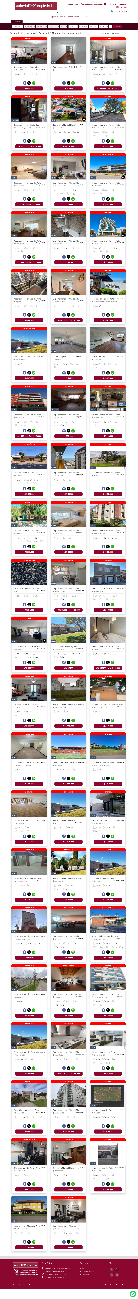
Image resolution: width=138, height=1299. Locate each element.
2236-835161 (61, 1274)
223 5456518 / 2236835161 (116, 4)
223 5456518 (50, 1277)
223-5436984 (50, 1274)
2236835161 (60, 1277)
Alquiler (53, 16)
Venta (61, 16)
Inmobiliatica (24, 1285)
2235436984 (73, 4)
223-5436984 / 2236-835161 (92, 4)
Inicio (83, 1268)
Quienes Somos (73, 16)
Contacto (84, 16)
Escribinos (123, 7)
